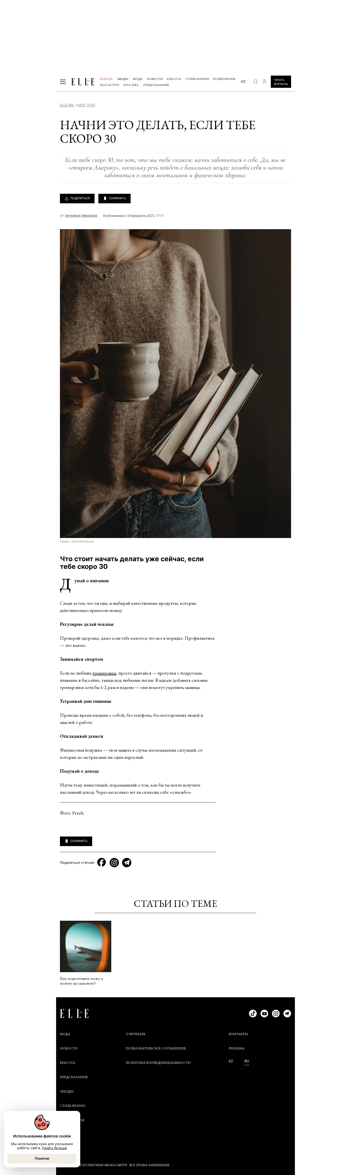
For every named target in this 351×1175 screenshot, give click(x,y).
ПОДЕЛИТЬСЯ (80, 198)
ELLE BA (106, 79)
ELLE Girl (131, 85)
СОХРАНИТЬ (117, 198)
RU (247, 1061)
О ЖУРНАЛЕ (136, 1034)
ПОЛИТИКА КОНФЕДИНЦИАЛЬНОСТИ (158, 1062)
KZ (231, 1061)
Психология (224, 79)
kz (243, 81)
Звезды (122, 79)
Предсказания (156, 85)
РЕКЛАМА (237, 1048)
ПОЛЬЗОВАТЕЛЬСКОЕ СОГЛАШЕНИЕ (156, 1048)
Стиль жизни (197, 79)
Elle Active (109, 85)
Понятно (42, 1158)
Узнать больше (54, 1148)
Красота (174, 79)
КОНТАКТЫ (238, 1034)
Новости (155, 79)
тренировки (104, 673)
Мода (138, 79)
